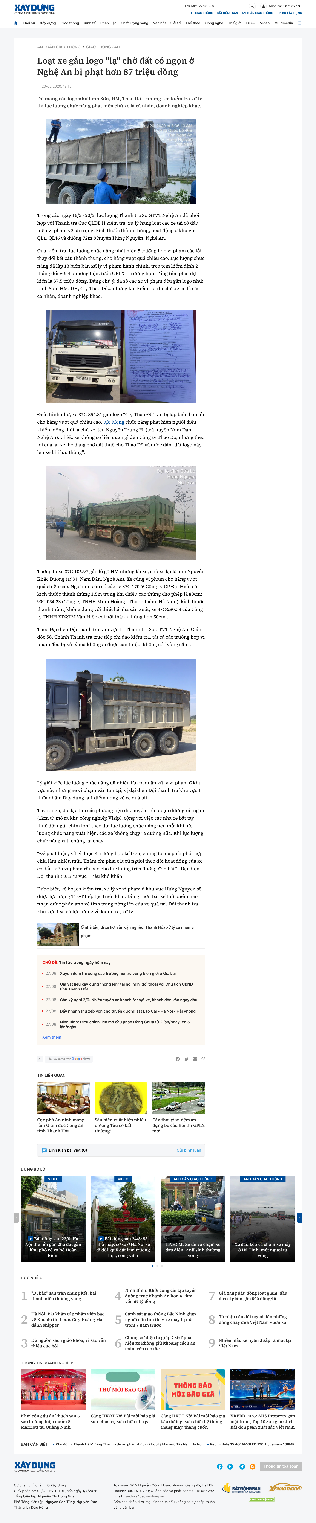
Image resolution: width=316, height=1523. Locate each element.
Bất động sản (227, 13)
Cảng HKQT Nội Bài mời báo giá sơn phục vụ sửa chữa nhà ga (123, 1418)
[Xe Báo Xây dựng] (285, 1487)
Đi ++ (250, 23)
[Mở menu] (300, 23)
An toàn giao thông (257, 13)
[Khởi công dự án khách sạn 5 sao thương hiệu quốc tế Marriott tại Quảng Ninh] (53, 1389)
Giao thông (70, 23)
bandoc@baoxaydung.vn (144, 1496)
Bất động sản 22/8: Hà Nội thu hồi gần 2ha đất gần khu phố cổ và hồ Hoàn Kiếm (53, 1247)
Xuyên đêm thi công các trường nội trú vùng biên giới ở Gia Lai (118, 973)
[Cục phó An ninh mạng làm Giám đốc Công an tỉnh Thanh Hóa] (63, 1098)
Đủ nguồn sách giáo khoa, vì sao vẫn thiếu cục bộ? (68, 1343)
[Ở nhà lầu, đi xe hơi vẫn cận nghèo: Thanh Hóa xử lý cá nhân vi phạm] (58, 934)
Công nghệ (214, 23)
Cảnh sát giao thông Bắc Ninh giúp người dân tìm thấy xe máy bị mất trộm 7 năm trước (160, 1319)
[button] (152, 1266)
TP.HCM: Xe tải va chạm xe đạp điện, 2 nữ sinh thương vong (193, 1250)
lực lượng (113, 422)
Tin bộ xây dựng (289, 13)
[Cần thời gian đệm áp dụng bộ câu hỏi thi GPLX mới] (178, 1098)
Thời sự (29, 23)
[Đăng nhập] (263, 6)
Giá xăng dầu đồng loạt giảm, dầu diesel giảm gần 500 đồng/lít (253, 1295)
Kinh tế (90, 23)
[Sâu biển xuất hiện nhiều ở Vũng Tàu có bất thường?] (121, 1098)
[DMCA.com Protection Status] (262, 1499)
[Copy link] (203, 1059)
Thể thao (193, 23)
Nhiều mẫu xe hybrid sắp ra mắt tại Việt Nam (255, 1343)
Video (265, 23)
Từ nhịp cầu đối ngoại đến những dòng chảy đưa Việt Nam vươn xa (253, 1319)
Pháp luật (108, 23)
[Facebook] (177, 1059)
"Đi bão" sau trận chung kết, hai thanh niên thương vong (63, 1295)
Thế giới (234, 23)
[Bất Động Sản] (241, 1488)
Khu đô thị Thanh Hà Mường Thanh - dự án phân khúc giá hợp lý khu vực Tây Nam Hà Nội (129, 1444)
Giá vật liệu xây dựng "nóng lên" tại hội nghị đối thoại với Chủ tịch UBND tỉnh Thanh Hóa (126, 987)
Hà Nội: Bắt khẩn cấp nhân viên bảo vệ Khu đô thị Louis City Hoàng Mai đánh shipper (68, 1319)
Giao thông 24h (103, 47)
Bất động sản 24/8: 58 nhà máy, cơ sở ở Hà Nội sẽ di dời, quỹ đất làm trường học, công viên (123, 1247)
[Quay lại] (40, 1059)
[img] (121, 161)
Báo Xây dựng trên (59, 1059)
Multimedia (284, 23)
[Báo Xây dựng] (34, 8)
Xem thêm (51, 1037)
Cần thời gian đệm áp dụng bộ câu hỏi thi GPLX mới (178, 1125)
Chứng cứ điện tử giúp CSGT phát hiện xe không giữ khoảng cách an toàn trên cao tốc (160, 1343)
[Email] (195, 1059)
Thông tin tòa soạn (281, 1466)
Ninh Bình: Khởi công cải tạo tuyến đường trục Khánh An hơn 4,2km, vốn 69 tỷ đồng (161, 1295)
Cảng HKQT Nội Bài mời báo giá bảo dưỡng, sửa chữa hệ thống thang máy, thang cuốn (193, 1421)
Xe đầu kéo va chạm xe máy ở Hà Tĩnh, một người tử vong (263, 1250)
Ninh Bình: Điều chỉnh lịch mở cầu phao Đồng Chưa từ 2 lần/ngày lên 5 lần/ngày (125, 1024)
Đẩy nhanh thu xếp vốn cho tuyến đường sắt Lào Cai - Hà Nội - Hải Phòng (128, 1011)
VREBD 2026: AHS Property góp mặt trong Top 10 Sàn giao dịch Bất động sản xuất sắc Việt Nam (262, 1421)
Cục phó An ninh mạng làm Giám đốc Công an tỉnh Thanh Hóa (60, 1125)
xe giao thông (202, 13)
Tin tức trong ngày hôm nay (85, 962)
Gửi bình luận (189, 1150)
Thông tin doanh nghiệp (47, 1363)
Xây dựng (48, 23)
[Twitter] (186, 1059)
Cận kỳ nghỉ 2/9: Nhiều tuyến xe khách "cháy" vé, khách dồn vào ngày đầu (128, 1000)
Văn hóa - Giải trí (167, 23)
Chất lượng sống (134, 23)
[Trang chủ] (16, 23)
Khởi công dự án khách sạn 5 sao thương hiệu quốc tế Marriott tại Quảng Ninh (50, 1421)
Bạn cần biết (34, 1444)
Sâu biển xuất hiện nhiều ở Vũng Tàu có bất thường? (120, 1125)
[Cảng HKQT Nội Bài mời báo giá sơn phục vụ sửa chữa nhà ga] (123, 1389)
